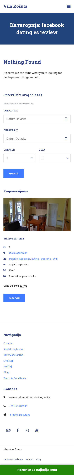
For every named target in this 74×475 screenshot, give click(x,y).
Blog (6, 372)
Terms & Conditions (14, 378)
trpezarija (46, 258)
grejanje (13, 258)
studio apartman (18, 252)
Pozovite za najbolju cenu (37, 470)
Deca (42, 149)
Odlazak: (10, 130)
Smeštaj (8, 360)
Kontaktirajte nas (13, 349)
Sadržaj (7, 366)
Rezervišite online (13, 354)
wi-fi (55, 258)
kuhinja (35, 258)
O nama (7, 343)
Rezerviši (14, 298)
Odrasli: (9, 149)
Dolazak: (10, 110)
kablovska (24, 258)
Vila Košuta (15, 6)
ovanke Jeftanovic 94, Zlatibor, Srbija (29, 397)
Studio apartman (13, 238)
